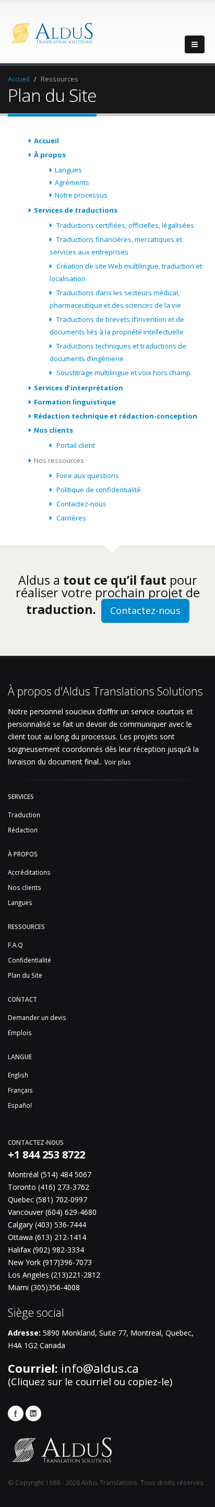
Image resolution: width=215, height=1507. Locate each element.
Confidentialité (29, 960)
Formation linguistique (75, 402)
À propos (50, 154)
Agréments (72, 182)
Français (20, 1090)
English (18, 1075)
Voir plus (117, 762)
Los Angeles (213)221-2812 (54, 1275)
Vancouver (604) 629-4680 (52, 1212)
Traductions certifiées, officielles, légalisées (124, 225)
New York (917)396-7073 (50, 1262)
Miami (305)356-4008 (44, 1287)
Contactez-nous (80, 503)
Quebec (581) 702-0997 (47, 1199)
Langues (68, 170)
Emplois (20, 1032)
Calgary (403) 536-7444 (47, 1225)
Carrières (70, 518)
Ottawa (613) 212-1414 (47, 1237)
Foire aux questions (87, 475)
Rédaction (23, 830)
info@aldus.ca (100, 1368)
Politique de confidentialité (98, 489)
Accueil (19, 79)
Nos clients (53, 430)
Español (20, 1105)
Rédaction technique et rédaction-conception (115, 416)
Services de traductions (75, 210)
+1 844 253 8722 (46, 1154)
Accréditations (29, 872)
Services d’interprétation (78, 387)
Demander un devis (37, 1017)
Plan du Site (25, 975)
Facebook (15, 1413)
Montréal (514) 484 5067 (49, 1174)
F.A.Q (15, 945)
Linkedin (33, 1413)
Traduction (24, 814)
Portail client (75, 445)
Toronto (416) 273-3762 (48, 1187)
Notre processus (81, 195)
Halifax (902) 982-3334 (46, 1250)
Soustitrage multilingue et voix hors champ (122, 372)
